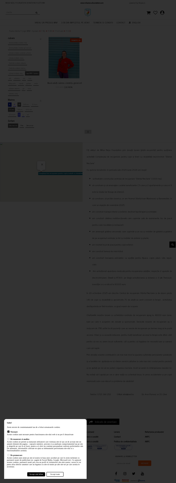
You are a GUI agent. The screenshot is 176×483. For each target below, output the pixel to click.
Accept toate (55, 474)
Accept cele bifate (36, 474)
